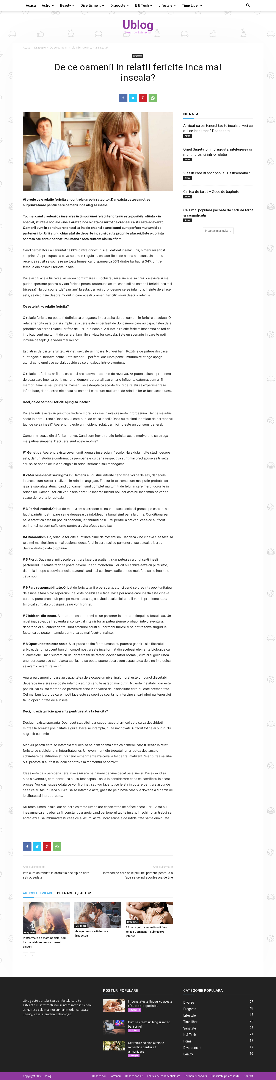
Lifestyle (165, 5)
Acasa (31, 5)
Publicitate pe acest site (225, 1076)
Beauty (65, 5)
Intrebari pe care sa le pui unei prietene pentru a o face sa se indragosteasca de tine (138, 875)
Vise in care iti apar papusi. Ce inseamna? (216, 173)
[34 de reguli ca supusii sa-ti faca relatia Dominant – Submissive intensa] (149, 913)
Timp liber (190, 5)
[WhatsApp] (153, 98)
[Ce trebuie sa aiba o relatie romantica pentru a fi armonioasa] (114, 1045)
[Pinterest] (143, 98)
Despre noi (99, 1076)
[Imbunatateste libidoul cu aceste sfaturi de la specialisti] (114, 1005)
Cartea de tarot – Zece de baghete (211, 191)
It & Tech (142, 5)
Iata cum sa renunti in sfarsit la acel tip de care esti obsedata (56, 875)
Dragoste (117, 5)
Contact (248, 1076)
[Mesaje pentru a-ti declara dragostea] (97, 915)
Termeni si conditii (195, 1076)
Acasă (26, 47)
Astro (46, 5)
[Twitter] (133, 98)
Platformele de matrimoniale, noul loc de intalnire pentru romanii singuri (44, 942)
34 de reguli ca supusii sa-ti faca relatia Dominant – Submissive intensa (146, 932)
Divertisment (91, 5)
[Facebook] (123, 98)
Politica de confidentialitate (163, 1076)
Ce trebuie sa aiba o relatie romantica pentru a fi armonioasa (146, 1047)
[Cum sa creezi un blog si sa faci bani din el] (114, 1027)
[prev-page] (25, 955)
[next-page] (32, 955)
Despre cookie (134, 1076)
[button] (248, 6)
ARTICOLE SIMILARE (38, 893)
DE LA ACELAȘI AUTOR (74, 893)
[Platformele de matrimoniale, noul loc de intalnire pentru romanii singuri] (46, 918)
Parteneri (115, 1076)
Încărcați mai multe (216, 231)
